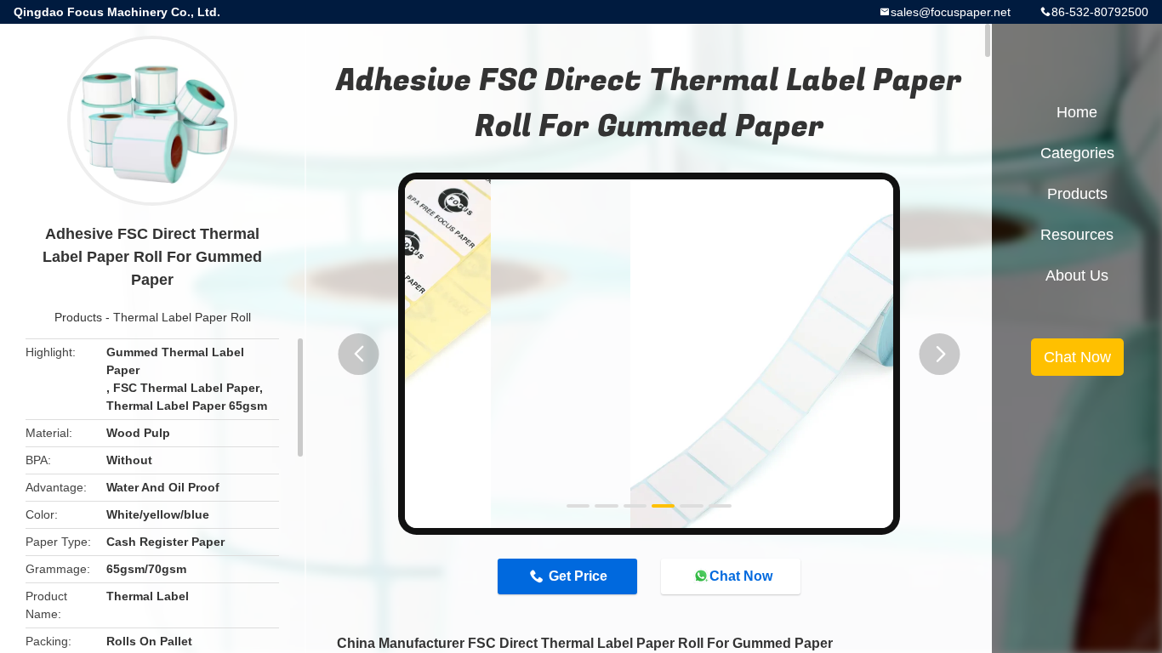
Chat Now (740, 576)
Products (78, 317)
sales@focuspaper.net (951, 12)
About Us (1076, 275)
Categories (1077, 153)
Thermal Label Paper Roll (182, 317)
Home (1077, 112)
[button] (359, 354)
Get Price (578, 576)
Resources (1077, 234)
